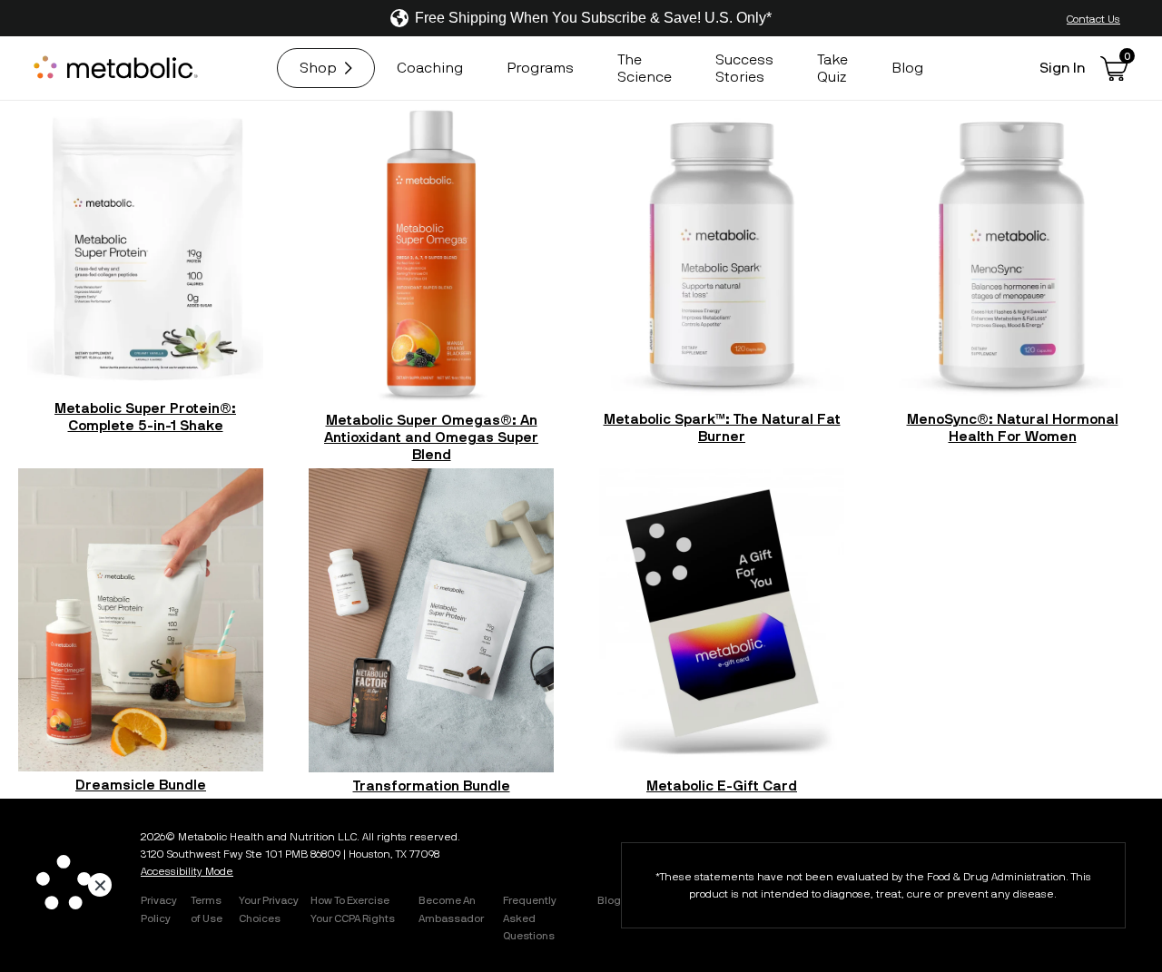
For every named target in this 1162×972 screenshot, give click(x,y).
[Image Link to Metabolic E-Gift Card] (721, 620)
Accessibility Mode (187, 870)
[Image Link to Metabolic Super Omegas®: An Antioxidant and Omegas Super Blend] (431, 253)
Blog (907, 67)
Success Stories (744, 67)
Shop (318, 67)
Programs (540, 67)
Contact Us (1093, 18)
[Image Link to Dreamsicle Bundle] (140, 620)
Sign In (1062, 67)
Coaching (430, 67)
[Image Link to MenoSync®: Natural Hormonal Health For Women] (1012, 253)
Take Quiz (832, 67)
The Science (644, 67)
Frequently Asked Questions (529, 916)
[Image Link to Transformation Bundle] (431, 620)
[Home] (118, 68)
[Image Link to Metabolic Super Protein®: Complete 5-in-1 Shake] (145, 247)
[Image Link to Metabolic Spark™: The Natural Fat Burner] (721, 253)
